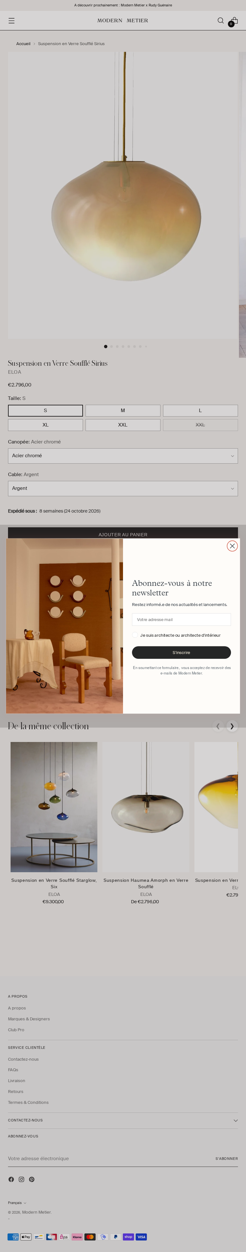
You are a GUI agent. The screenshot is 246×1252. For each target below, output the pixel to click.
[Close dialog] (232, 546)
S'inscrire (181, 652)
